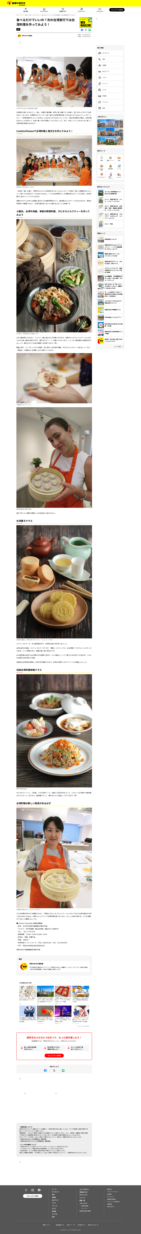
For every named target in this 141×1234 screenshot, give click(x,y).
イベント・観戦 (101, 169)
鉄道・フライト (110, 177)
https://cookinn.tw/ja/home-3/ (34, 945)
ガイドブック (81, 11)
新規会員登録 (84, 1206)
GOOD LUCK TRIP (85, 1211)
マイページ (84, 1208)
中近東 (104, 96)
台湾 (26, 15)
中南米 (104, 65)
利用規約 (109, 1194)
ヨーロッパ (105, 53)
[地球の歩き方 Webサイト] (16, 3)
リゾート (105, 83)
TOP (17, 15)
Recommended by (81, 1026)
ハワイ (104, 77)
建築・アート (110, 160)
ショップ (119, 177)
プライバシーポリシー (113, 1191)
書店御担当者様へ (111, 1199)
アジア (22, 15)
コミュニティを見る (117, 10)
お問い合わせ (110, 1206)
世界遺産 (110, 169)
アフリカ (105, 102)
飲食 (101, 160)
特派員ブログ (62, 11)
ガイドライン (110, 1196)
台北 (30, 15)
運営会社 (109, 1189)
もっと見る (117, 346)
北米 (103, 59)
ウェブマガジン (44, 11)
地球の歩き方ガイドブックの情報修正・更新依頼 (35, 1141)
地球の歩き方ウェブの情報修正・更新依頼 (33, 1139)
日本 (103, 108)
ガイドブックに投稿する (113, 1201)
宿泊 (119, 160)
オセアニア (105, 71)
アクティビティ (102, 177)
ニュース (82, 1198)
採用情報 (109, 1204)
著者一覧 (82, 1200)
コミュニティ (100, 11)
